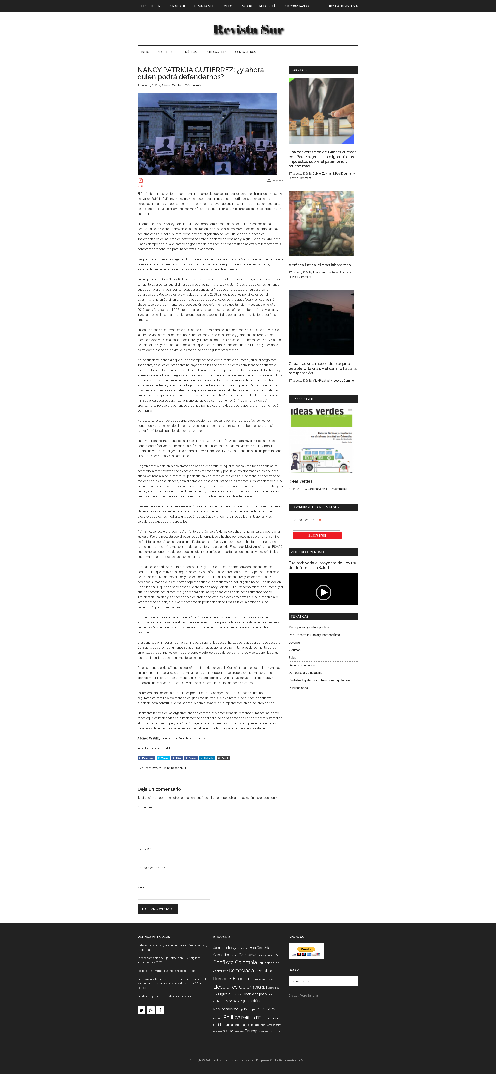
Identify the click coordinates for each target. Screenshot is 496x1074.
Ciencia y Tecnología (267, 955)
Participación (252, 1009)
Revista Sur (159, 767)
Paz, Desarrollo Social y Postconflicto (314, 635)
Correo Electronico (307, 520)
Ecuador (259, 979)
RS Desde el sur (176, 767)
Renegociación (273, 1024)
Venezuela (263, 1032)
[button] (323, 592)
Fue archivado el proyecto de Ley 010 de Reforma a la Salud (323, 565)
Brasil (251, 948)
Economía (244, 978)
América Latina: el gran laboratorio (320, 265)
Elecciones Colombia (237, 987)
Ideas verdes (300, 481)
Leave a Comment (300, 178)
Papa (241, 1009)
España (271, 988)
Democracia (241, 970)
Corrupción (264, 963)
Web (141, 887)
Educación (268, 979)
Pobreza (217, 1018)
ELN (264, 987)
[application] (323, 592)
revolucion (218, 1032)
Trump (251, 1031)
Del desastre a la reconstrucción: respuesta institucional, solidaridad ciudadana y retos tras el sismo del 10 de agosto (172, 984)
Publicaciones (298, 688)
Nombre (144, 848)
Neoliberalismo (225, 1009)
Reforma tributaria (245, 1024)
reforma (227, 1024)
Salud (292, 657)
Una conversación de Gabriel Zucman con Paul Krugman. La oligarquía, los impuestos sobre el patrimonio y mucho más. (322, 159)
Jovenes (295, 642)
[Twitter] (141, 1010)
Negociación (248, 1000)
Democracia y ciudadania (305, 673)
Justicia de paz (253, 994)
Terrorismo (239, 1032)
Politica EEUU (253, 1017)
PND (274, 1009)
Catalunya (248, 955)
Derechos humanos (302, 665)
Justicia (236, 994)
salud (228, 1030)
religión (261, 1024)
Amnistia (242, 948)
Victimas (295, 650)
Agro (235, 948)
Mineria (231, 1001)
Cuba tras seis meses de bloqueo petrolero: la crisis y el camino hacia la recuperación (322, 368)
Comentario (147, 807)
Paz (266, 1009)
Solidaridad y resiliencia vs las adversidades (164, 996)
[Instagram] (151, 1010)
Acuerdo (222, 947)
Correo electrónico (151, 868)
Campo (234, 955)
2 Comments (193, 85)
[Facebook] (160, 1010)
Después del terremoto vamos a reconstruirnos (166, 970)
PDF (141, 186)
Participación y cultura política (309, 627)
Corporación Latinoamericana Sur (248, 29)
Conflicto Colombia (235, 962)
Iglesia (225, 994)
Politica (232, 1017)
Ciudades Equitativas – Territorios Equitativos (319, 680)
